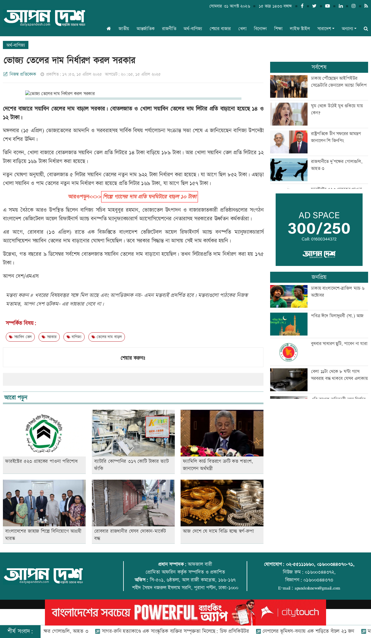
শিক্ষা (278, 29)
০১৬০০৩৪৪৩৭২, (320, 572)
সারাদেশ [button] (324, 29)
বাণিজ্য (75, 337)
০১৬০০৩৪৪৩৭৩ (318, 580)
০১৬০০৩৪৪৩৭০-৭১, (335, 564)
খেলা (242, 29)
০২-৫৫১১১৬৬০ (300, 564)
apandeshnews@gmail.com (317, 587)
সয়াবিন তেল (22, 337)
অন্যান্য (347, 29)
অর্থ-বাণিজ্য (192, 29)
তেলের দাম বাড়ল (108, 337)
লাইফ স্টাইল (300, 29)
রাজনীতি (169, 29)
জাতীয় (124, 29)
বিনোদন (260, 29)
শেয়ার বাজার (220, 29)
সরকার (51, 337)
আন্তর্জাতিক (146, 29)
